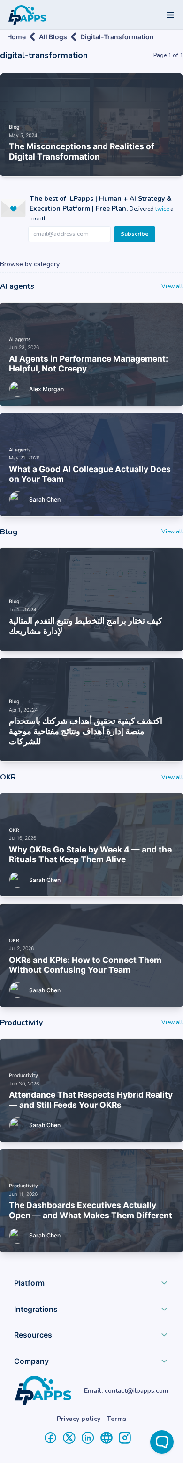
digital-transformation (117, 37)
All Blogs (53, 37)
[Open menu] (170, 15)
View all (172, 286)
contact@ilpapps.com (136, 1390)
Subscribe (135, 234)
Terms (116, 1418)
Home (16, 37)
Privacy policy (78, 1418)
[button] (91, 1285)
